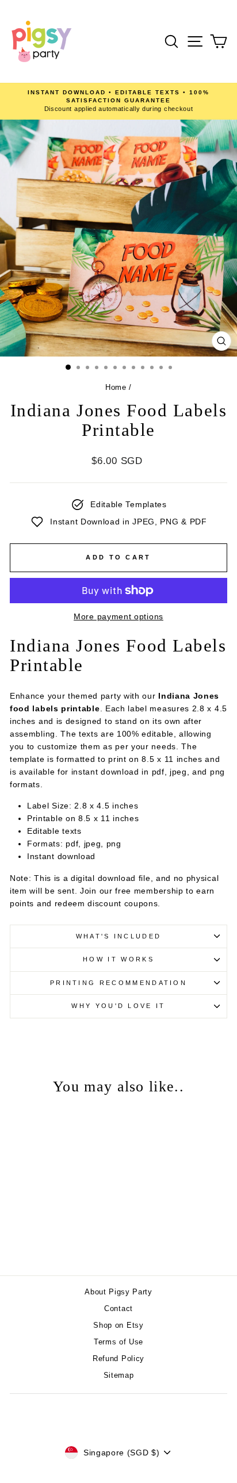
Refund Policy (118, 1358)
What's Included (119, 936)
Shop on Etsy (118, 1325)
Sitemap (119, 1375)
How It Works (118, 959)
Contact (118, 1308)
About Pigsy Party (118, 1291)
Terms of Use (118, 1342)
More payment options (118, 616)
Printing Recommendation (118, 982)
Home (116, 387)
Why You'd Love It (118, 1005)
